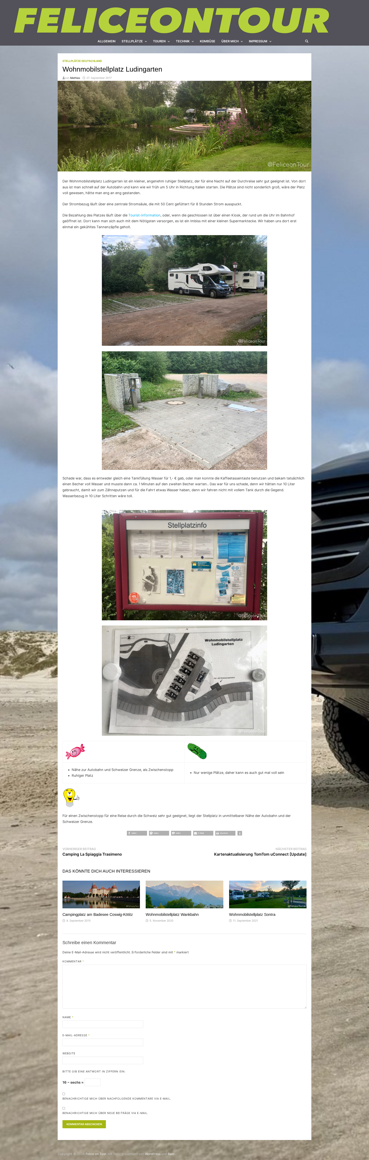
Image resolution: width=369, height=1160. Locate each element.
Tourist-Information (144, 215)
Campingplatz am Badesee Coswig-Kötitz (97, 914)
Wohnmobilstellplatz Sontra (252, 914)
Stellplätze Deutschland (82, 61)
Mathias (75, 77)
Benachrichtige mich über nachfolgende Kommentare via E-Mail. (116, 1098)
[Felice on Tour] (172, 21)
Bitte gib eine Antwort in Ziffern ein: (93, 1071)
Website (69, 1053)
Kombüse (207, 41)
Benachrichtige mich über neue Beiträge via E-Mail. (105, 1113)
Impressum (258, 41)
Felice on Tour (96, 1154)
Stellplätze (132, 41)
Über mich (230, 41)
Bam (171, 1154)
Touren (159, 41)
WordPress (152, 1154)
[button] (137, 833)
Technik (183, 41)
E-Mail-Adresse (76, 1035)
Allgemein (107, 41)
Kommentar (73, 961)
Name (67, 1017)
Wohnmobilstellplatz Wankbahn (172, 914)
